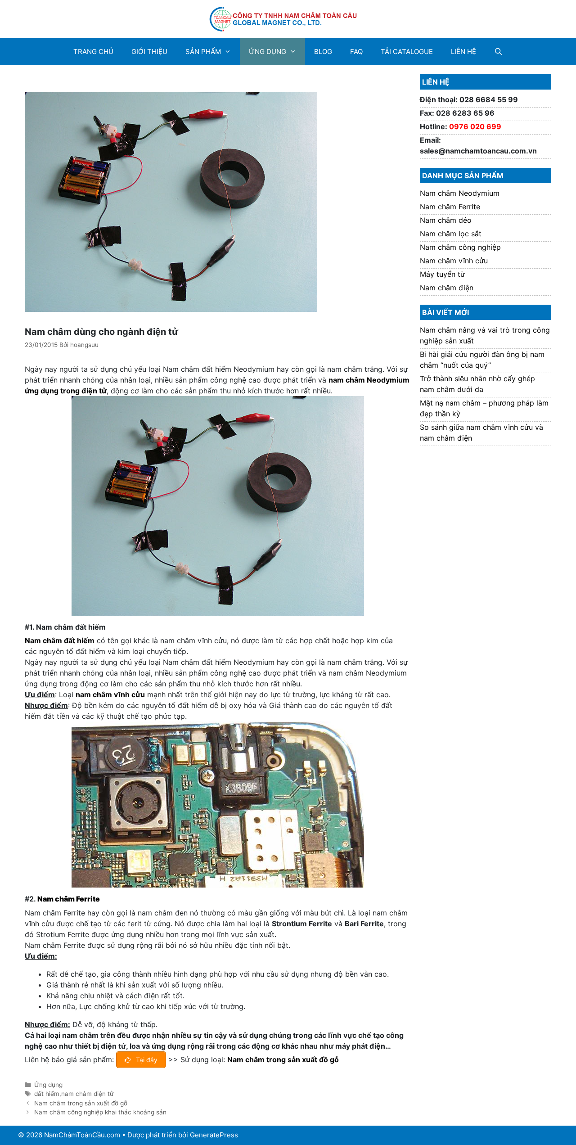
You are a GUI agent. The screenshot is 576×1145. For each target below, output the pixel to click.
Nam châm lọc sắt (451, 233)
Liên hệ (463, 51)
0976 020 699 (475, 126)
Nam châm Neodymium (460, 193)
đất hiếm (46, 1093)
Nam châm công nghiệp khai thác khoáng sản (100, 1112)
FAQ (356, 51)
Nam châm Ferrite (68, 898)
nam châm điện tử (87, 1093)
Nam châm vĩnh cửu (454, 260)
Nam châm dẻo (446, 220)
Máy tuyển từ (442, 274)
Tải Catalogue (407, 51)
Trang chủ (93, 51)
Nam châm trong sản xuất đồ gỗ (283, 1059)
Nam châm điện (446, 287)
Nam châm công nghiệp (460, 247)
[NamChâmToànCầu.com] (288, 18)
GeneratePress (214, 1135)
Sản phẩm (203, 51)
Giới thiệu (149, 51)
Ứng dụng (267, 51)
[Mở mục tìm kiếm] (498, 51)
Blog (323, 51)
